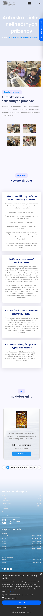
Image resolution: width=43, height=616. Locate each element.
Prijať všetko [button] (21, 602)
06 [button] (23, 467)
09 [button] (35, 467)
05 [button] (19, 467)
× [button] (41, 574)
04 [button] (15, 467)
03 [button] (12, 467)
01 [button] (4, 467)
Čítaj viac (29, 454)
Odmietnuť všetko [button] (21, 607)
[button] (21, 612)
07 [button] (27, 467)
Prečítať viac (10, 591)
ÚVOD (4, 37)
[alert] (21, 594)
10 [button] (39, 467)
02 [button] (8, 467)
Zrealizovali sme (11, 92)
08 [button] (31, 467)
